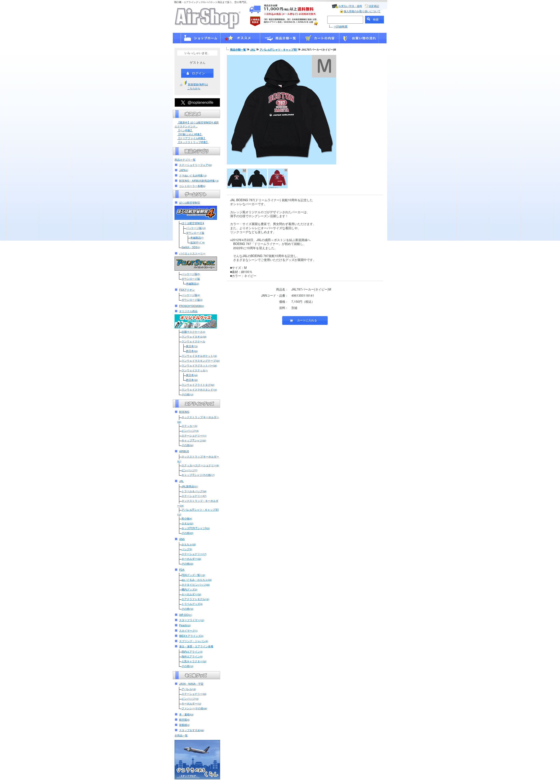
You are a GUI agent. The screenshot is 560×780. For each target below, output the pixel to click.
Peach (185, 625)
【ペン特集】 (185, 130)
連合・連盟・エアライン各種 (196, 646)
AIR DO (185, 614)
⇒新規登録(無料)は (194, 86)
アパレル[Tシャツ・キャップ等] (278, 49)
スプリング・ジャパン (193, 641)
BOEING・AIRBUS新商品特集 (199, 180)
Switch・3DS (191, 247)
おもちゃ (189, 544)
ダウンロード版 (195, 232)
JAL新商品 (190, 486)
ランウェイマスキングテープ (201, 360)
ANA (182, 539)
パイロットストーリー (192, 253)
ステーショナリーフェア (195, 165)
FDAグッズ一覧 (193, 575)
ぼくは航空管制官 (189, 202)
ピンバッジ (190, 430)
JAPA (183, 170)
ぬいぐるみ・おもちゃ (197, 579)
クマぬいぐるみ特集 (193, 175)
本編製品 (196, 237)
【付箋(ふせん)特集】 (190, 134)
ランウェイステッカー (195, 370)
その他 (187, 394)
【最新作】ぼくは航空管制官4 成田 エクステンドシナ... (197, 124)
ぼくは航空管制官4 (193, 223)
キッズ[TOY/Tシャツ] (196, 528)
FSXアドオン (187, 289)
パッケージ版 (196, 228)
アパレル (189, 689)
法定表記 (374, 6)
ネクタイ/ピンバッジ (196, 584)
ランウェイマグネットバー (199, 365)
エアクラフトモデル (195, 599)
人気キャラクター (194, 661)
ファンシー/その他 (194, 708)
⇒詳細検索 (340, 26)
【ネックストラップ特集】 (193, 142)
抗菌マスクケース (193, 331)
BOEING (184, 412)
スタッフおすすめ (191, 730)
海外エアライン (192, 656)
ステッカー (189, 426)
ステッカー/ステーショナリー (200, 465)
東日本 (192, 346)
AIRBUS (184, 451)
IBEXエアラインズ (191, 635)
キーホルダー (191, 558)
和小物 (187, 518)
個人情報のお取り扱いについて (362, 11)
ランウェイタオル (194, 336)
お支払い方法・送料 (350, 6)
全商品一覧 (181, 735)
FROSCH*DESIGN (191, 306)
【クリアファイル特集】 (191, 138)
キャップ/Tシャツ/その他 (198, 475)
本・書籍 (186, 714)
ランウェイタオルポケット (199, 355)
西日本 (192, 351)
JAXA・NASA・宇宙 (191, 683)
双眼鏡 (184, 725)
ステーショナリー (194, 435)
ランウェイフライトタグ (198, 384)
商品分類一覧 (238, 49)
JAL (181, 481)
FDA (181, 569)
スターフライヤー (191, 620)
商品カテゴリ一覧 (185, 159)
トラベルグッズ (192, 604)
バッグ (187, 549)
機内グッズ (189, 589)
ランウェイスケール (193, 341)
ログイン (198, 73)
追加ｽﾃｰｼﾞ (197, 242)
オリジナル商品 (188, 311)
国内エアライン (192, 651)
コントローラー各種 (192, 186)
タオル (187, 523)
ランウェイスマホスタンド (199, 389)
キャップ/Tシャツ (194, 440)
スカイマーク (188, 630)
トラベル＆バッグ (194, 491)
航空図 (184, 719)
